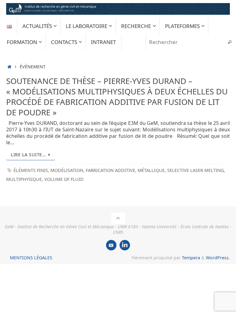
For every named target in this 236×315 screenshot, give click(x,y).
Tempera (191, 258)
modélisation (66, 170)
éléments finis (31, 170)
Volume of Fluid (64, 179)
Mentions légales (31, 258)
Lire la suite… (28, 155)
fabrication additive (110, 170)
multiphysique (24, 179)
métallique (151, 170)
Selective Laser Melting (195, 170)
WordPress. (218, 258)
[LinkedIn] (125, 245)
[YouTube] (111, 245)
